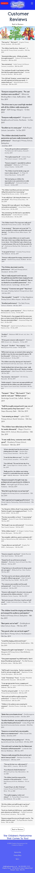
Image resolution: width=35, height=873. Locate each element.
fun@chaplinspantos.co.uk (10, 866)
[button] (32, 3)
